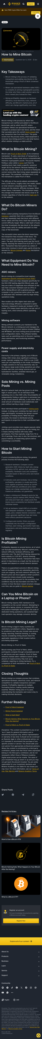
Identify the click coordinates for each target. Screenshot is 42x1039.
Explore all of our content (19, 941)
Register (30, 4)
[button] (38, 4)
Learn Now (35, 13)
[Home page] (14, 4)
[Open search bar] (23, 4)
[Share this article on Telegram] (23, 794)
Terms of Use (33, 1027)
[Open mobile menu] (38, 4)
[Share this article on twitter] (3, 794)
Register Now (21, 921)
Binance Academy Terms (15, 1028)
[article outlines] (37, 16)
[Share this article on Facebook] (13, 794)
